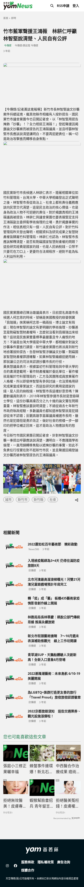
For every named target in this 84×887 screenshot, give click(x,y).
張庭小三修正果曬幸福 (15, 768)
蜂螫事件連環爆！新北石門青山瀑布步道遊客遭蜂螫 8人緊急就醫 (41, 769)
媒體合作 (27, 870)
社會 (53, 499)
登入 (76, 5)
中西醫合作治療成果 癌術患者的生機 (68, 769)
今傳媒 (7, 45)
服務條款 (27, 862)
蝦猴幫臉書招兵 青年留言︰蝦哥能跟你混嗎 (42, 803)
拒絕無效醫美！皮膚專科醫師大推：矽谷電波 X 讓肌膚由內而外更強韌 (15, 803)
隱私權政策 (46, 862)
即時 (13, 18)
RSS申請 (63, 5)
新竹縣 (38, 499)
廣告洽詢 (63, 862)
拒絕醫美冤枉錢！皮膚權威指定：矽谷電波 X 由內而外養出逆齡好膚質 (68, 803)
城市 (8, 499)
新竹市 (23, 499)
